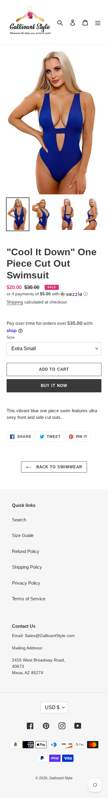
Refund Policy (25, 551)
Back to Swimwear (58, 467)
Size (10, 337)
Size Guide (23, 535)
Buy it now (54, 385)
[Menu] (98, 22)
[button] (47, 294)
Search (19, 519)
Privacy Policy (26, 583)
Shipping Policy (27, 567)
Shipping (15, 302)
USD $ (52, 707)
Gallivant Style (61, 778)
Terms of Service (28, 598)
